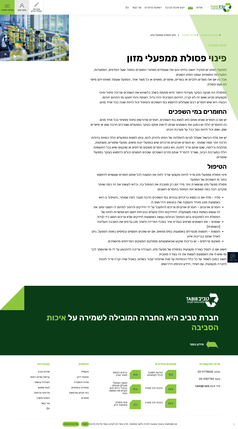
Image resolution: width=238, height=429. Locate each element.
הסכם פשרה (43, 397)
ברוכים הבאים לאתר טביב (120, 374)
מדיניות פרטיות (42, 392)
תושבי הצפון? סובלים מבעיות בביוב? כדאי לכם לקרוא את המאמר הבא (118, 388)
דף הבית (224, 33)
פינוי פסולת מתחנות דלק (120, 403)
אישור (85, 424)
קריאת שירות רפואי (40, 377)
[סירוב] (234, 424)
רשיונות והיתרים (153, 7)
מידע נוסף (197, 344)
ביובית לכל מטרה (154, 388)
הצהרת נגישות (42, 382)
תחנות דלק (83, 377)
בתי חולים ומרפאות (79, 392)
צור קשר (136, 7)
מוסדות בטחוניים (80, 387)
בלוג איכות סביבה (209, 35)
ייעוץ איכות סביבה (175, 7)
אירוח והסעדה (81, 382)
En (127, 7)
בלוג (190, 7)
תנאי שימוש (44, 387)
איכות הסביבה (188, 35)
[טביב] (221, 7)
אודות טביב (44, 371)
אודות (199, 7)
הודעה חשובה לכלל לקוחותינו (155, 374)
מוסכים (85, 397)
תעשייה (85, 371)
